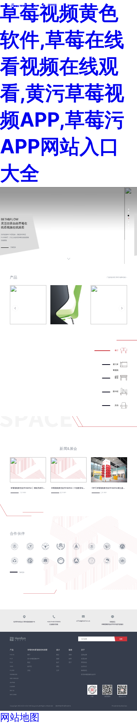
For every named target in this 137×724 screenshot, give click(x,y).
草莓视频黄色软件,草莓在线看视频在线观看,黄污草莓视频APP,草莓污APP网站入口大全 (62, 93)
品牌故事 (84, 655)
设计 (70, 5)
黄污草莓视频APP (33, 659)
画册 (57, 659)
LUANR (12, 686)
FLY (11, 659)
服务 (80, 5)
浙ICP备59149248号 (63, 706)
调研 (70, 655)
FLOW (12, 670)
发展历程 (84, 659)
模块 (57, 666)
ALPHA (12, 682)
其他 (28, 670)
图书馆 (29, 666)
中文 (119, 5)
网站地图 (19, 717)
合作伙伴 (84, 666)
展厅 (70, 662)
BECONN (13, 694)
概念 (57, 655)
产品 (35, 5)
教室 (28, 662)
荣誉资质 (84, 662)
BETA (12, 690)
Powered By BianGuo (119, 706)
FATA (12, 655)
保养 (70, 659)
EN (125, 5)
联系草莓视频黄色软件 (88, 674)
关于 (89, 5)
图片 (57, 662)
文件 (57, 670)
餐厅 (28, 655)
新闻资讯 (84, 670)
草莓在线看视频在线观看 (53, 5)
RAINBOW (13, 674)
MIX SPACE (14, 678)
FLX (11, 662)
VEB (11, 666)
